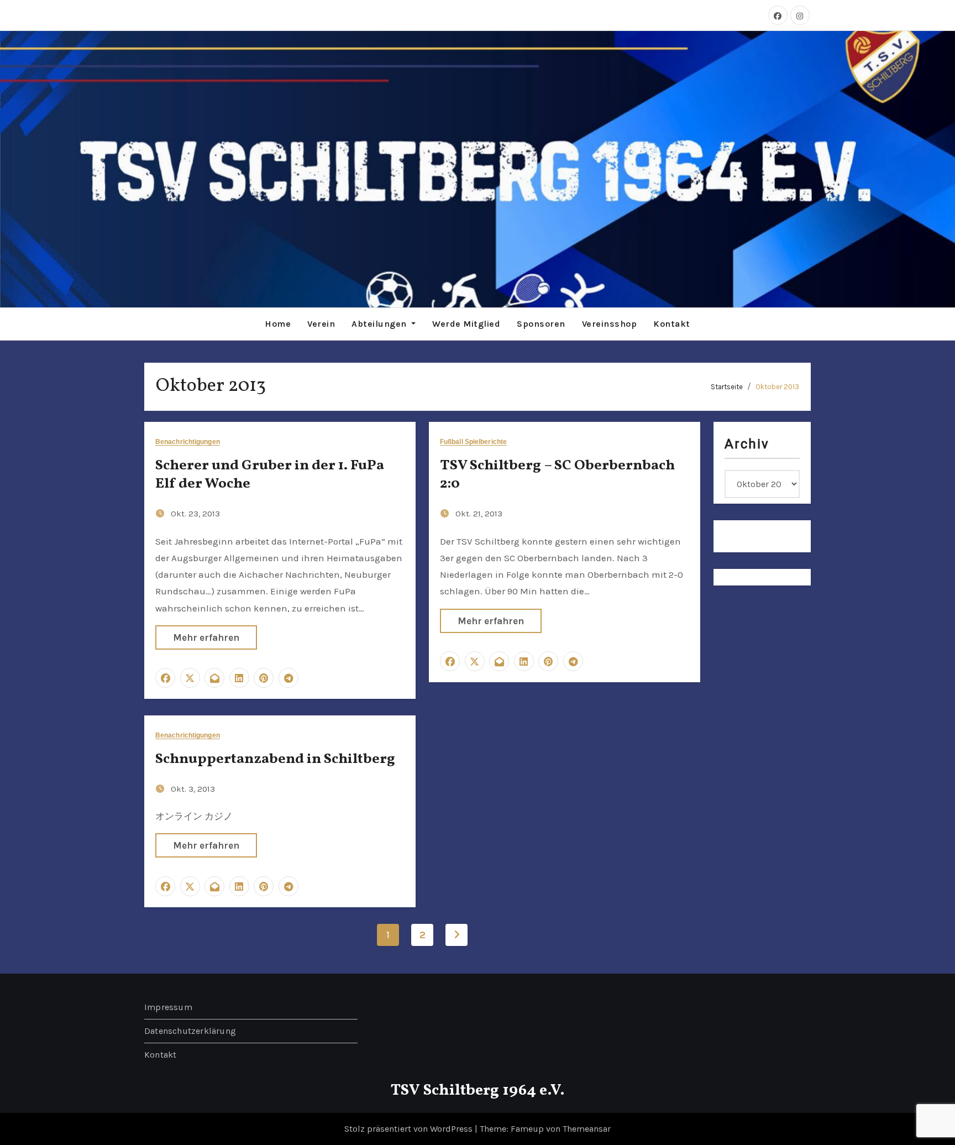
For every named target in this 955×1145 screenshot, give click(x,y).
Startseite (727, 387)
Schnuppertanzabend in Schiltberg (275, 759)
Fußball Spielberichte (473, 442)
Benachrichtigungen (187, 442)
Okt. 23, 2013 (195, 514)
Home (278, 323)
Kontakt (671, 323)
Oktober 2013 (777, 387)
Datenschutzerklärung (190, 1031)
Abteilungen (380, 323)
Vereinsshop (609, 323)
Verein (321, 323)
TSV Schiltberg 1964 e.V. (478, 1090)
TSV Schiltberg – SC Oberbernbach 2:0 (557, 475)
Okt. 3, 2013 (193, 789)
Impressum (168, 1007)
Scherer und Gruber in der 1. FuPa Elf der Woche (269, 475)
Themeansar (587, 1128)
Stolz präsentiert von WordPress (409, 1128)
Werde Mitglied (466, 323)
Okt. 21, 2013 (478, 514)
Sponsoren (541, 323)
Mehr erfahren (206, 637)
